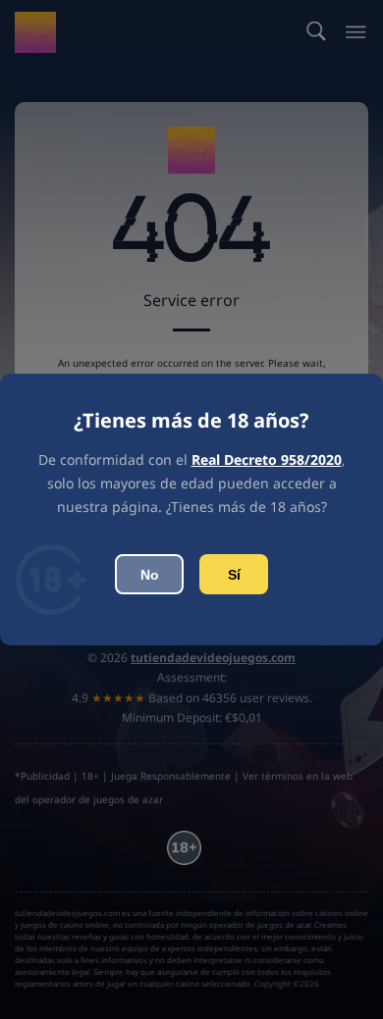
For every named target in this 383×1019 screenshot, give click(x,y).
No (149, 575)
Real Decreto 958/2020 (267, 459)
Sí (234, 575)
